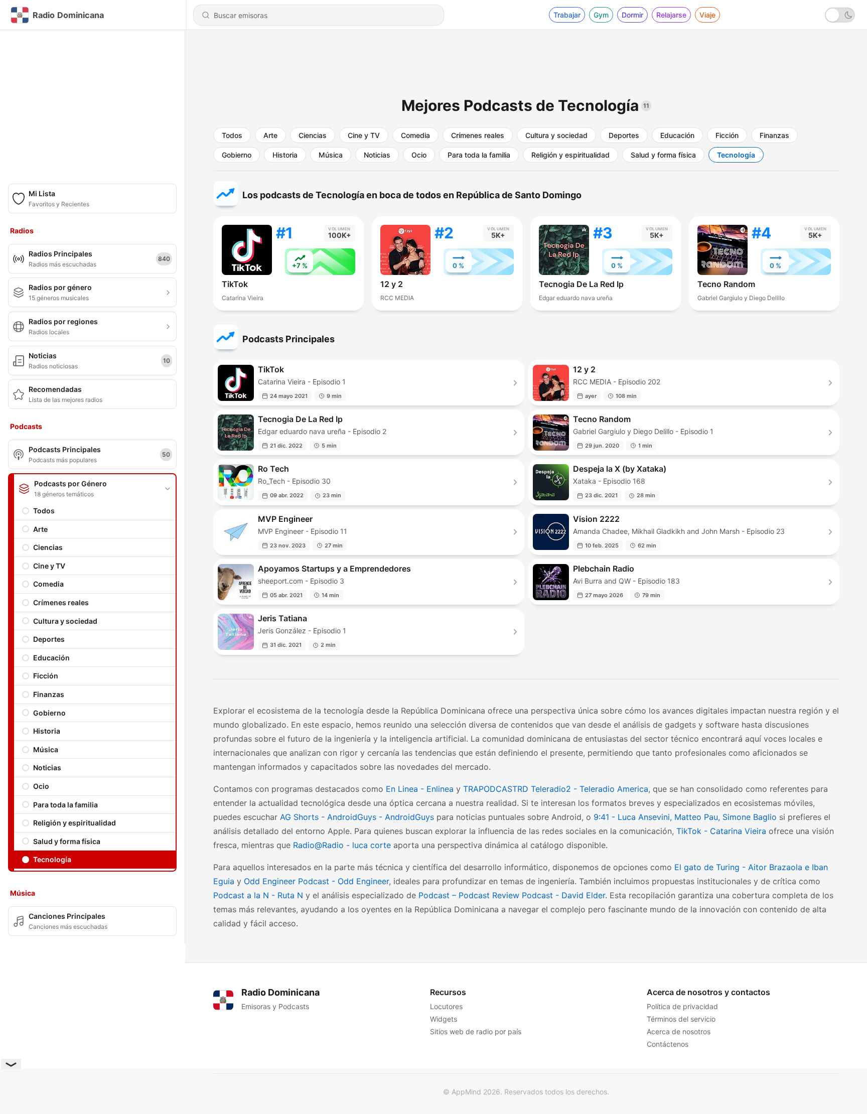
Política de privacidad (682, 1006)
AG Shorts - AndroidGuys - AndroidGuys (357, 817)
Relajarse (671, 15)
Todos (44, 510)
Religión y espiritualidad (74, 822)
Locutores (446, 1006)
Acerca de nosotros (678, 1031)
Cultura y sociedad (65, 621)
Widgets (443, 1019)
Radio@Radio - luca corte (342, 845)
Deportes (49, 639)
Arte (40, 529)
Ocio (41, 786)
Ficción (45, 675)
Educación (51, 657)
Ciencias (48, 547)
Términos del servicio (681, 1019)
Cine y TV (49, 566)
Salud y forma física (66, 841)
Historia (46, 731)
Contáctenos (667, 1044)
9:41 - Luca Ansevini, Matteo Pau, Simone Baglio (685, 817)
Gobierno (49, 713)
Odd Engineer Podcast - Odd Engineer (316, 881)
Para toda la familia (65, 804)
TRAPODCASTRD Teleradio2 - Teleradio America (555, 789)
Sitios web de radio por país (475, 1031)
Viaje (707, 15)
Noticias (47, 767)
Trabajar (567, 15)
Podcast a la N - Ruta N (258, 895)
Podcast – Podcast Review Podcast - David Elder (511, 895)
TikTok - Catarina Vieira (721, 831)
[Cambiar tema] (840, 15)
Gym (601, 15)
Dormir (632, 15)
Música (45, 749)
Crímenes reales (61, 602)
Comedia (48, 584)
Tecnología (52, 859)
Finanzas (48, 694)
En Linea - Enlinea (420, 789)
